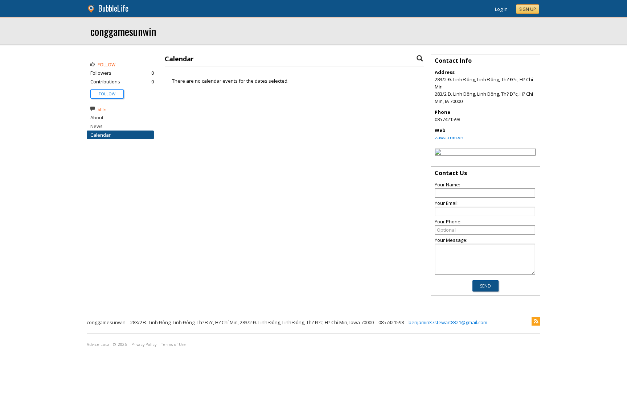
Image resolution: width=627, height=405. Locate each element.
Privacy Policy (143, 344)
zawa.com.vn (449, 137)
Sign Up (527, 9)
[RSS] (536, 321)
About (96, 117)
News (96, 126)
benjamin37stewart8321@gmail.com (448, 322)
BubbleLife (113, 8)
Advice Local (99, 344)
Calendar (100, 135)
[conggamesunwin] (438, 153)
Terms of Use (173, 344)
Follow (107, 93)
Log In (501, 9)
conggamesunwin (123, 31)
